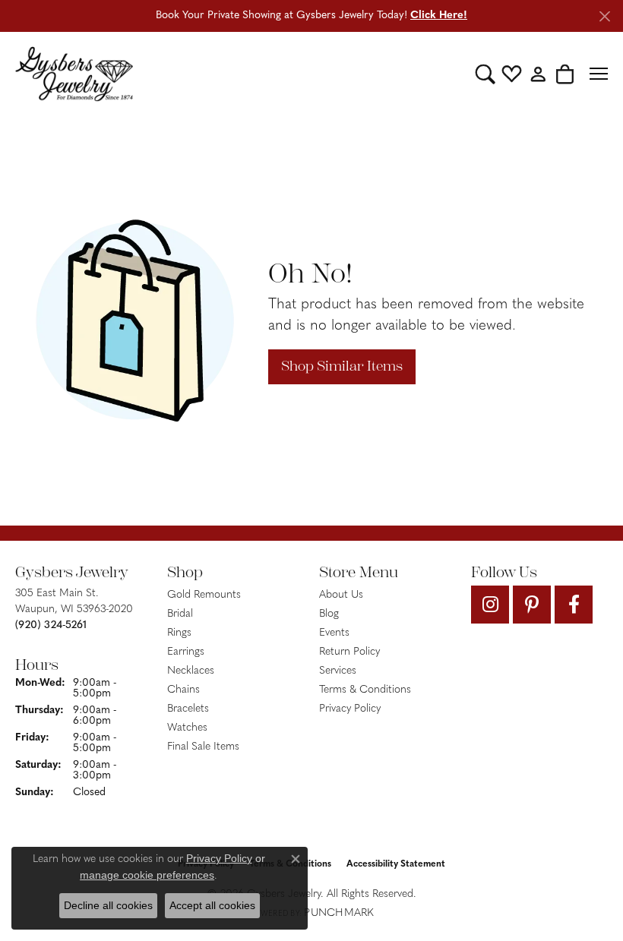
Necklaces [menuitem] (190, 671)
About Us (341, 595)
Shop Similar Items (342, 366)
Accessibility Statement (395, 864)
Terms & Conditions (365, 690)
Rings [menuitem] (179, 633)
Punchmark (339, 913)
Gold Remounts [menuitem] (204, 595)
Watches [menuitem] (187, 728)
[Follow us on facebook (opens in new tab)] (574, 605)
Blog (329, 614)
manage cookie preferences (147, 875)
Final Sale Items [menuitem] (203, 747)
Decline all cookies (108, 905)
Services (337, 671)
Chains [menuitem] (183, 690)
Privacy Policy (350, 709)
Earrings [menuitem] (185, 652)
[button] (485, 73)
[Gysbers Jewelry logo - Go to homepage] (74, 73)
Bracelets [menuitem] (188, 709)
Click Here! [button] (438, 15)
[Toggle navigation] (598, 73)
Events (334, 633)
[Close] (604, 16)
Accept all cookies (212, 905)
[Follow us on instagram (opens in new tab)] (490, 605)
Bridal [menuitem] (180, 614)
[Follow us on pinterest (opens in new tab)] (532, 605)
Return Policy (349, 652)
